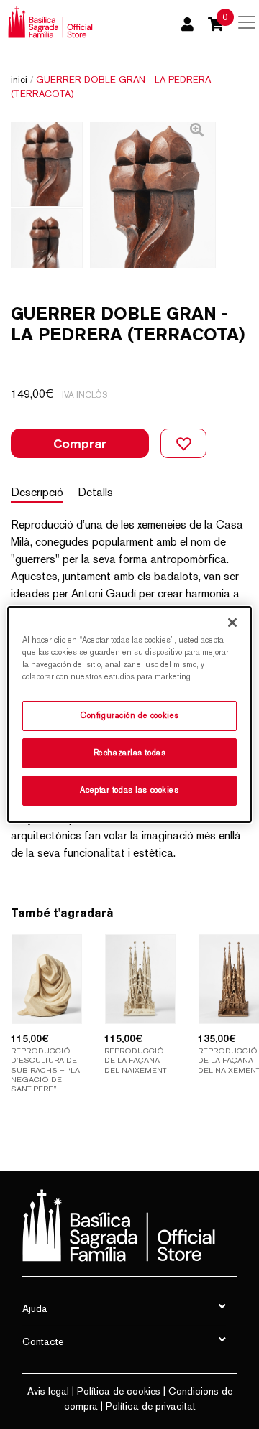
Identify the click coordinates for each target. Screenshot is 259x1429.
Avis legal (48, 1391)
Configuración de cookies (129, 715)
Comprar (79, 443)
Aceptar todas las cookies (129, 790)
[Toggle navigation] (247, 22)
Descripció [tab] (37, 492)
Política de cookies (118, 1391)
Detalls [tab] (95, 492)
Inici (19, 79)
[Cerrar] (232, 622)
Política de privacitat (151, 1406)
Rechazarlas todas (130, 753)
